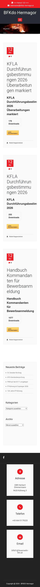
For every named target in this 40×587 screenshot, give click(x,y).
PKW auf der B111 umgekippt (17, 382)
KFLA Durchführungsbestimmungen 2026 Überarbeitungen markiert (19, 77)
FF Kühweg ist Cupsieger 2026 (17, 386)
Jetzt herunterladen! (12, 132)
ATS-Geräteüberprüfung (16, 377)
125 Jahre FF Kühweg (14, 391)
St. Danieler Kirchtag (14, 373)
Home (4, 33)
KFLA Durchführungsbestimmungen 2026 (19, 184)
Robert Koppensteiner (16, 143)
